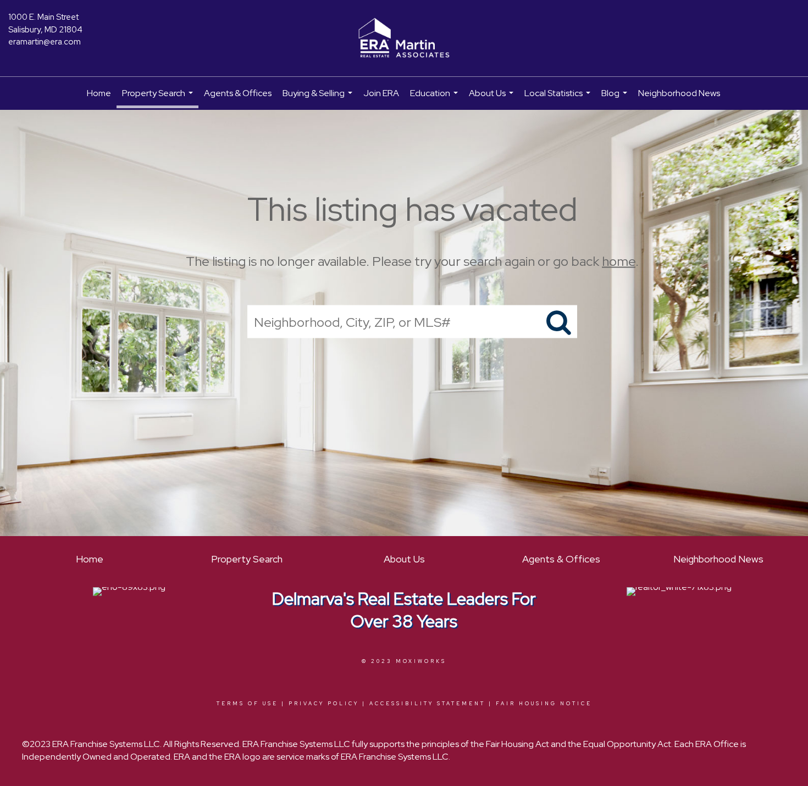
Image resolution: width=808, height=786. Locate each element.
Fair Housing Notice (544, 703)
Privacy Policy (324, 703)
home (618, 261)
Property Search (159, 97)
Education (435, 98)
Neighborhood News (679, 93)
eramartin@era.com (44, 41)
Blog (615, 98)
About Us (492, 98)
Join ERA (381, 93)
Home (99, 93)
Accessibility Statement (427, 703)
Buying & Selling (319, 98)
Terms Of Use (247, 703)
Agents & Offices (238, 93)
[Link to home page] (404, 38)
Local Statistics (558, 98)
